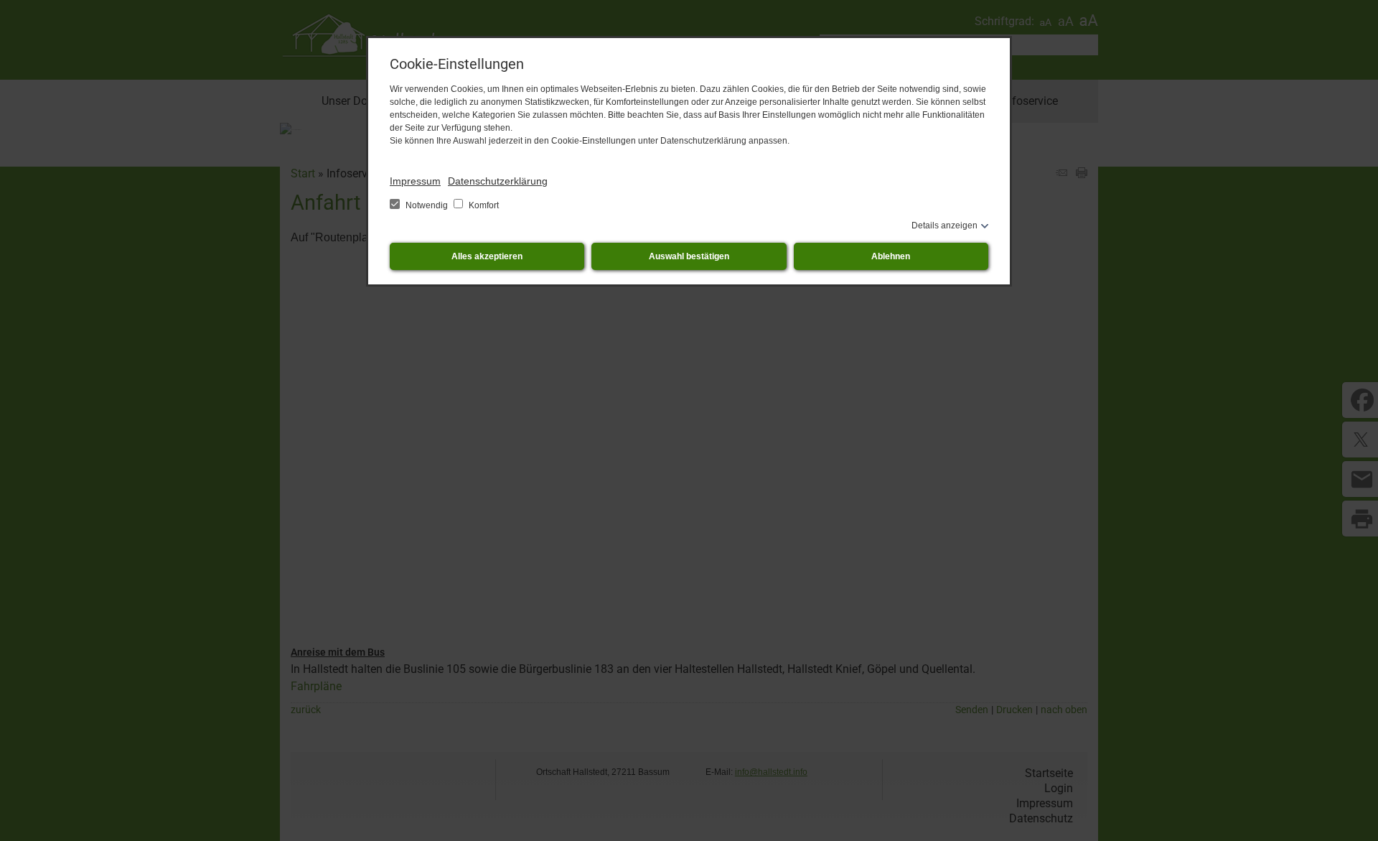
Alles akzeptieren (486, 256)
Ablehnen (890, 256)
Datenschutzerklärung (498, 181)
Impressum (415, 181)
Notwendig (426, 205)
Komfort (483, 205)
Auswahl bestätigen (689, 256)
